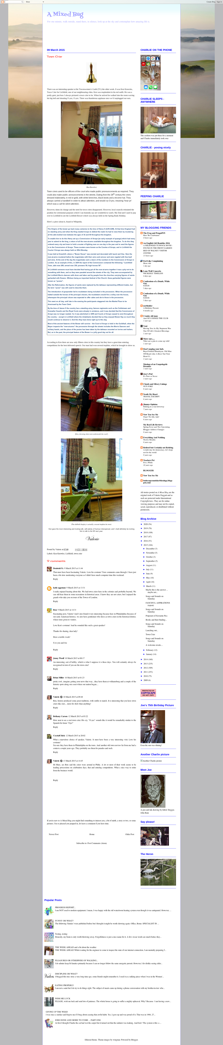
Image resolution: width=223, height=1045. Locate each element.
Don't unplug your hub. (153, 348)
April (148, 581)
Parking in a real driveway (153, 406)
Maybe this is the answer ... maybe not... (157, 590)
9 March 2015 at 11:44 (73, 568)
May (148, 577)
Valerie (56, 696)
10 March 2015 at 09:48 (73, 696)
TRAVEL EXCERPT (151, 396)
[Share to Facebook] (83, 549)
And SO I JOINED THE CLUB (155, 318)
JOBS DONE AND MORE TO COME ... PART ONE (78, 1020)
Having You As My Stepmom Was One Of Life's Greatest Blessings (157, 329)
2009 (146, 680)
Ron (55, 609)
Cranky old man (150, 315)
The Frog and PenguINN (154, 232)
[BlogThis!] (78, 549)
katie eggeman (59, 587)
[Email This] (76, 549)
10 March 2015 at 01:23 (74, 677)
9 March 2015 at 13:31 (75, 587)
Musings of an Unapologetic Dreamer (155, 365)
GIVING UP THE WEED (57, 1011)
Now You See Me (150, 414)
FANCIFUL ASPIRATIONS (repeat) (158, 604)
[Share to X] (81, 549)
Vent (145, 325)
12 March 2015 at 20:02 (75, 735)
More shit (147, 263)
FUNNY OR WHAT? (64, 920)
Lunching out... (152, 630)
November (150, 552)
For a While (148, 462)
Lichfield (69, 553)
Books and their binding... (156, 619)
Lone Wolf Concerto (152, 270)
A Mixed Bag (65, 14)
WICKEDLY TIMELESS (153, 273)
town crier (78, 553)
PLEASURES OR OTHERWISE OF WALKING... (76, 960)
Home (91, 834)
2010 (146, 676)
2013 (146, 663)
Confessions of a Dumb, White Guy (156, 282)
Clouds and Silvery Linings (155, 383)
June (148, 573)
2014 (146, 659)
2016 (146, 540)
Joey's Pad (148, 373)
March (149, 586)
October (149, 556)
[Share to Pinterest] (86, 549)
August (149, 565)
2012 (146, 667)
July (148, 569)
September (150, 561)
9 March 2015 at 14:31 (67, 609)
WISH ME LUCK (62, 998)
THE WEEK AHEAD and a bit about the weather (75, 947)
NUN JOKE (148, 386)
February (150, 650)
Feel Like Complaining (153, 260)
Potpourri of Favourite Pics (156, 615)
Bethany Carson (60, 716)
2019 (146, 528)
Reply (55, 579)
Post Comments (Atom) (97, 843)
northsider (147, 305)
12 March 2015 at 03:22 (78, 716)
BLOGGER (148, 470)
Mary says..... (149, 338)
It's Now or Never (150, 376)
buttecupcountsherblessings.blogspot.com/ (157, 481)
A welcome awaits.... (154, 645)
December (150, 548)
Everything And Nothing (154, 437)
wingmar (116, 1039)
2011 (146, 671)
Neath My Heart (150, 394)
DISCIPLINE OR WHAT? (66, 973)
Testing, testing (61, 933)
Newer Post (53, 834)
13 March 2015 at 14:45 (73, 760)
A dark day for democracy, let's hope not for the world (158, 451)
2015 (146, 545)
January (149, 654)
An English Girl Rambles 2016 (156, 243)
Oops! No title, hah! (151, 416)
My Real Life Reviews (152, 424)
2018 (146, 532)
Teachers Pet (148, 460)
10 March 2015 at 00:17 (75, 658)
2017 (146, 536)
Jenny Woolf (58, 658)
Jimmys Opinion (150, 404)
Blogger (134, 1039)
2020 (146, 524)
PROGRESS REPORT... (65, 907)
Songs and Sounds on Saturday (154, 597)
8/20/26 (146, 285)
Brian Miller (58, 677)
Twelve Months (149, 439)
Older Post (129, 834)
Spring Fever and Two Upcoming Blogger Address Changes (156, 428)
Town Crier (150, 634)
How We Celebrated (151, 235)
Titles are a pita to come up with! (156, 341)
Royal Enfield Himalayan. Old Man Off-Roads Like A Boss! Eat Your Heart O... (157, 354)
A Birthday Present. (151, 308)
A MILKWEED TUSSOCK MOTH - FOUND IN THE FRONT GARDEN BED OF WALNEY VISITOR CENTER (158, 249)
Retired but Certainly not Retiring (158, 447)
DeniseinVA (58, 568)
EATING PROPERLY (64, 985)
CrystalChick (59, 735)
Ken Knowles (59, 553)
